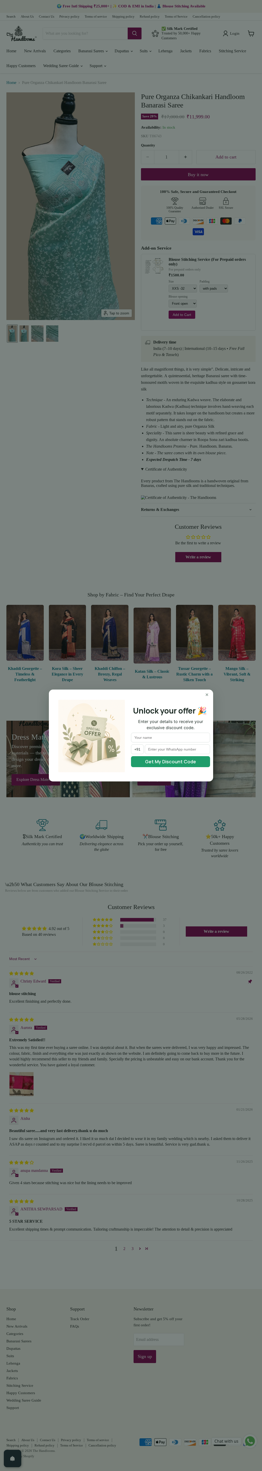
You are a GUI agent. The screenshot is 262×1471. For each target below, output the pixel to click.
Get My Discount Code (170, 761)
